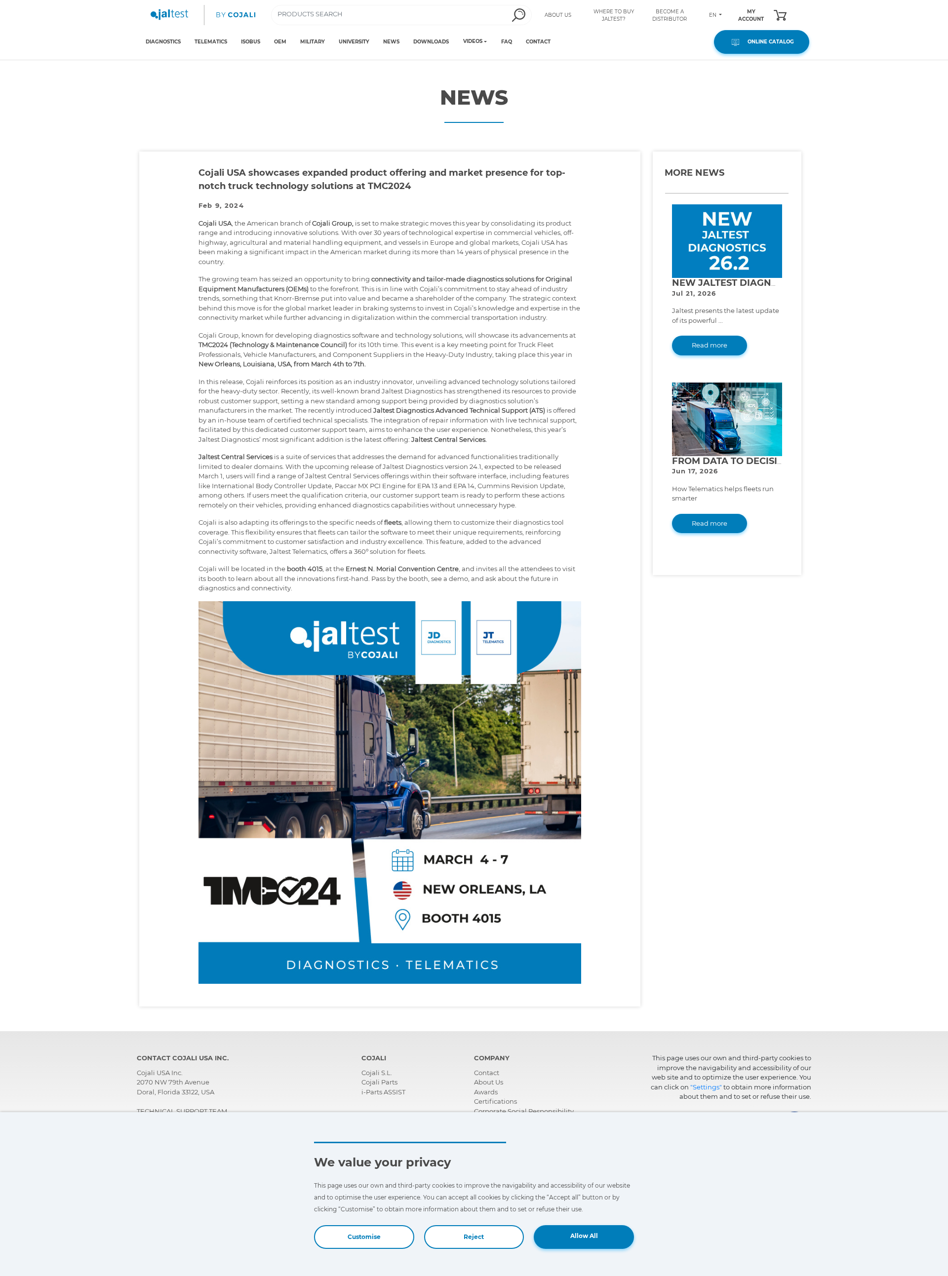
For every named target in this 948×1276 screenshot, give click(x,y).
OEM (280, 42)
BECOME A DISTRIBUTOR (669, 15)
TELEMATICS (211, 42)
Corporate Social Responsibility (524, 1111)
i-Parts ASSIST (383, 1092)
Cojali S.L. (376, 1073)
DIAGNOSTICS (163, 42)
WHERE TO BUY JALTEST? (613, 15)
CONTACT (538, 42)
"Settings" (706, 1087)
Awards (486, 1092)
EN (713, 15)
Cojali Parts (379, 1082)
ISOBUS (250, 42)
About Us (488, 1082)
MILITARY (312, 42)
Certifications (495, 1101)
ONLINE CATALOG (768, 42)
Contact (486, 1073)
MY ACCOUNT (751, 15)
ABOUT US (558, 15)
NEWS (391, 42)
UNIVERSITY (354, 42)
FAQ (506, 42)
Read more (709, 345)
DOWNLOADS (431, 42)
